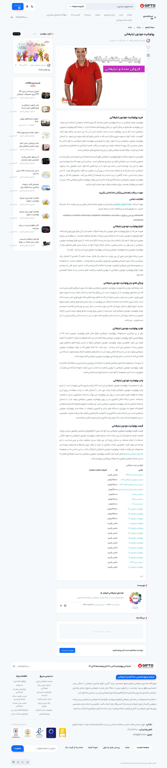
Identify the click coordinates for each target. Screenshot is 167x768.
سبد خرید (17, 6)
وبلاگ (138, 27)
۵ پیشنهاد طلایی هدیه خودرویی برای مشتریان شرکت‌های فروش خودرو (29, 160)
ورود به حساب (67, 650)
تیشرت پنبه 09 (137, 499)
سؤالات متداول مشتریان (56, 15)
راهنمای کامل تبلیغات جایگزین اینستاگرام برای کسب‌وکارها (30, 187)
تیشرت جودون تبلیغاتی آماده (132, 479)
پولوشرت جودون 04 (135, 533)
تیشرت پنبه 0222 (136, 562)
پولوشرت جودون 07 (135, 547)
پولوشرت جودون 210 (135, 509)
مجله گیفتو (149, 27)
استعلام (19, 685)
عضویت (17, 748)
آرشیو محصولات (77, 6)
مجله (97, 15)
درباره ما (87, 15)
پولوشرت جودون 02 (135, 567)
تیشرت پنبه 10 (137, 494)
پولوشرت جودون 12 (136, 518)
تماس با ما (75, 15)
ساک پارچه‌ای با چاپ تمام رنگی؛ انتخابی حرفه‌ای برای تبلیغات (29, 146)
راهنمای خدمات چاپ (19, 714)
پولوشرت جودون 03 (135, 528)
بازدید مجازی (109, 15)
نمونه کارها (93, 747)
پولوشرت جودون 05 (135, 538)
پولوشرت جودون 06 (135, 543)
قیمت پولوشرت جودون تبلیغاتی (123, 431)
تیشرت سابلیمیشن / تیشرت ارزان (130, 489)
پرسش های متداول (111, 747)
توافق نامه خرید (19, 681)
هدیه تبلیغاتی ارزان (44, 681)
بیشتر (34, 34)
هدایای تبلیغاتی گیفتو (137, 40)
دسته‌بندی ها (148, 17)
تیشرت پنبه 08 (137, 504)
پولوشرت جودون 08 (135, 552)
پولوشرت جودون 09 (136, 557)
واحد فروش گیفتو (123, 204)
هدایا (129, 15)
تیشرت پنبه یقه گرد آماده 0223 (131, 484)
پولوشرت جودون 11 (136, 523)
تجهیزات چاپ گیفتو (44, 710)
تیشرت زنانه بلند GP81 (134, 475)
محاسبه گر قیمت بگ (74, 747)
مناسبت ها (22, 44)
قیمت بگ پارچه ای (124, 20)
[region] (83, 28)
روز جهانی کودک (44, 69)
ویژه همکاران (44, 714)
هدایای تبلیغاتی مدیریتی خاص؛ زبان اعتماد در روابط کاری (29, 242)
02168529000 (21, 17)
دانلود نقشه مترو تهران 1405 (28, 132)
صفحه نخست (143, 747)
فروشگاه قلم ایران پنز (19, 710)
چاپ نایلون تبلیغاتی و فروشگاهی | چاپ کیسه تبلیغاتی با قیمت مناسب (29, 108)
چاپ (121, 15)
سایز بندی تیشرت (44, 699)
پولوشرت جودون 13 (135, 514)
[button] (14, 34)
